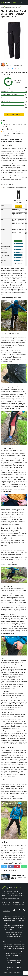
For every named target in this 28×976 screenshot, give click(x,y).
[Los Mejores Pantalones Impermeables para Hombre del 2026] (7, 877)
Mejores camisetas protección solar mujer (14, 942)
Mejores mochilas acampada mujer (14, 927)
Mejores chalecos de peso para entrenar (14, 944)
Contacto (6, 910)
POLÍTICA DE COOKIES (10, 970)
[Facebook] (9, 68)
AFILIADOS (20, 970)
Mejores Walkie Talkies (14, 962)
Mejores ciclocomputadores (14, 936)
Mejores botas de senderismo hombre (14, 948)
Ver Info (19, 263)
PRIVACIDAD (18, 967)
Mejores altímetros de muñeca (14, 958)
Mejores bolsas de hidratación (14, 955)
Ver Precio (18, 206)
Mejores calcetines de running (14, 932)
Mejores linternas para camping (14, 930)
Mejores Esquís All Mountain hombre (14, 946)
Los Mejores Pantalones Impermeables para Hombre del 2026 (18, 877)
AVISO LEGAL (10, 967)
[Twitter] (12, 68)
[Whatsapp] (19, 68)
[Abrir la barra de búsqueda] (22, 2)
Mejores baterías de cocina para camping (14, 918)
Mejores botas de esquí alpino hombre (14, 920)
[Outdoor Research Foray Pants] (18, 194)
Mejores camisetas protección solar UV (14, 916)
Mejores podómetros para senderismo (14, 925)
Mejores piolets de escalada (14, 960)
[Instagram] (24, 910)
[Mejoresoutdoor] (8, 2)
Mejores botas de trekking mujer (14, 951)
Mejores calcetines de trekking (14, 953)
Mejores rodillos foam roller (14, 934)
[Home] (2, 6)
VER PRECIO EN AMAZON (14, 114)
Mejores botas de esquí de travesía (14, 923)
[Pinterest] (15, 68)
